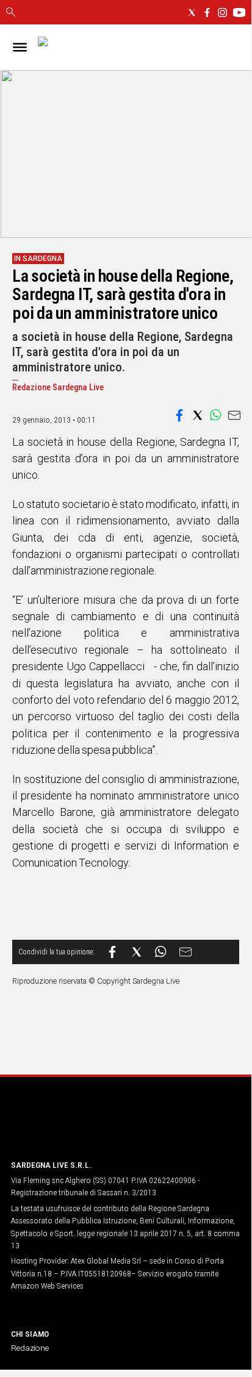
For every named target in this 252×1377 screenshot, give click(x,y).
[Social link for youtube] (239, 12)
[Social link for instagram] (222, 12)
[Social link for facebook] (207, 12)
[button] (179, 415)
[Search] (10, 12)
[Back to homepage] (75, 1127)
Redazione (30, 1348)
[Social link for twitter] (191, 12)
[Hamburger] (20, 47)
